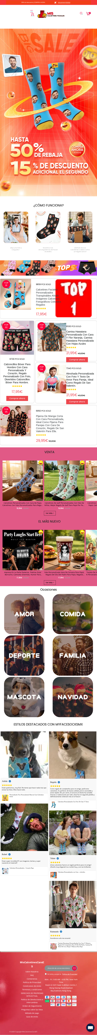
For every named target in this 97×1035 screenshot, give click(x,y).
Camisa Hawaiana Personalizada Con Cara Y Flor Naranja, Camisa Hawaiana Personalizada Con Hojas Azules (80, 337)
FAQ (32, 975)
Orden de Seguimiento (32, 1006)
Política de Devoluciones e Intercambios (32, 1000)
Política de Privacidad (32, 982)
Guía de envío (32, 1016)
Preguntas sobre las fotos (32, 1009)
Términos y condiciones (32, 989)
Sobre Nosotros (32, 971)
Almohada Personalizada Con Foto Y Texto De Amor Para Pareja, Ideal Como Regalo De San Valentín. (80, 379)
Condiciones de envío (32, 986)
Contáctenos (32, 979)
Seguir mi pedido (64, 2)
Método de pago (32, 1013)
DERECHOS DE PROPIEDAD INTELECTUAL (32, 994)
